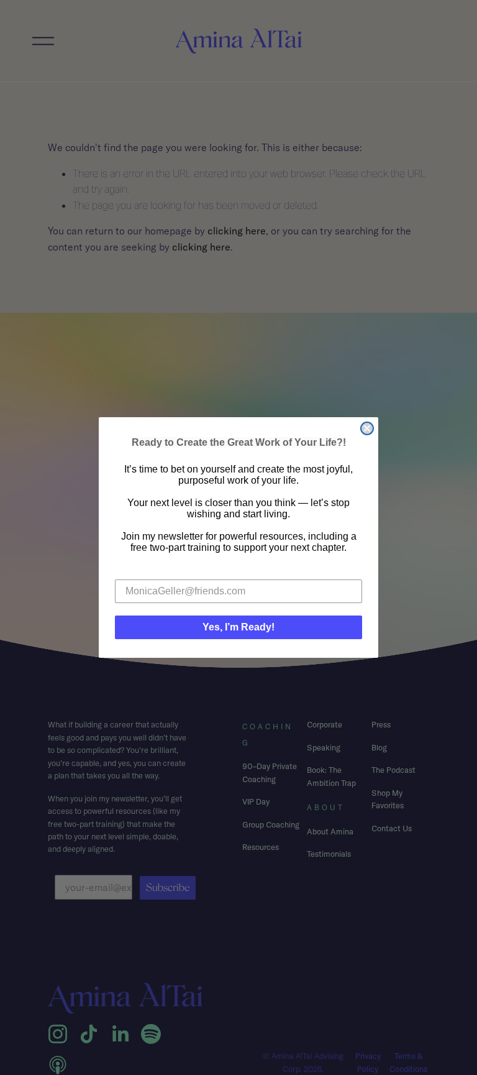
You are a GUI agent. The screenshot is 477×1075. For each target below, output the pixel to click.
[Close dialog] (367, 428)
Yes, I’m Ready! (238, 627)
